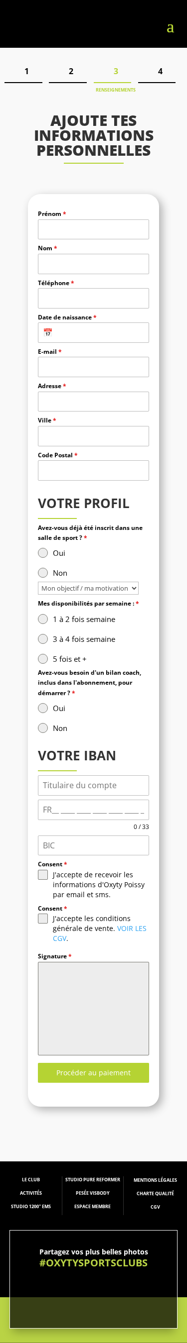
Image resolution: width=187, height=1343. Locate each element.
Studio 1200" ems (31, 1206)
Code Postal (58, 455)
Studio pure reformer (92, 1179)
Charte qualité (155, 1193)
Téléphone (56, 283)
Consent (52, 864)
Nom (47, 248)
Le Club (31, 1179)
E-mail (50, 351)
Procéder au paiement (93, 1072)
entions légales (157, 1180)
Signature (55, 956)
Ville (47, 420)
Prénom (52, 213)
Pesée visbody (93, 1193)
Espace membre (92, 1206)
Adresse (52, 386)
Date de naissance (67, 317)
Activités (31, 1193)
